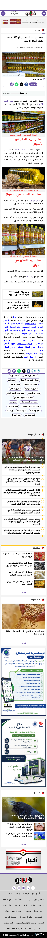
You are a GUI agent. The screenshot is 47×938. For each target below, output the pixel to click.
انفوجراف (38, 917)
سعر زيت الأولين (31, 388)
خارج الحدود (8, 899)
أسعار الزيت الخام (30, 375)
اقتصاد (10, 893)
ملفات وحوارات (26, 917)
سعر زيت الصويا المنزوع (23, 397)
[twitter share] (21, 84)
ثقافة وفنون (39, 899)
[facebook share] (26, 84)
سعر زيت (13, 402)
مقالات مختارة (29, 905)
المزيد (23, 592)
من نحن (37, 929)
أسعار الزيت (20, 150)
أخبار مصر (36, 893)
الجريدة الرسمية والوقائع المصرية (30, 923)
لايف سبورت (8, 923)
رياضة (18, 893)
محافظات (19, 899)
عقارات (18, 905)
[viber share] (9, 371)
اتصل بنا (28, 929)
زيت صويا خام (30, 415)
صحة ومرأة (7, 905)
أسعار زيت (12, 380)
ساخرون (28, 911)
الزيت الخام (21, 410)
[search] (3, 13)
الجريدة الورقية (11, 917)
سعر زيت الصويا (34, 393)
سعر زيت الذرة (15, 388)
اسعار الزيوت (15, 384)
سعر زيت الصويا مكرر (29, 402)
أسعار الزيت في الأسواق (29, 380)
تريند (7, 911)
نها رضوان (38, 79)
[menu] (44, 13)
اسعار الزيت (14, 375)
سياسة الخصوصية (14, 929)
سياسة (26, 893)
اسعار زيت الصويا (30, 384)
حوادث (28, 899)
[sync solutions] (39, 935)
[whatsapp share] (16, 84)
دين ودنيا (38, 911)
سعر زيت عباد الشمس (30, 406)
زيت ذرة (29, 276)
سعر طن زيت (34, 200)
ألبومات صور (17, 911)
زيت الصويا (16, 415)
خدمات (41, 905)
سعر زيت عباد (35, 410)
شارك (32, 84)
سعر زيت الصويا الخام (15, 393)
